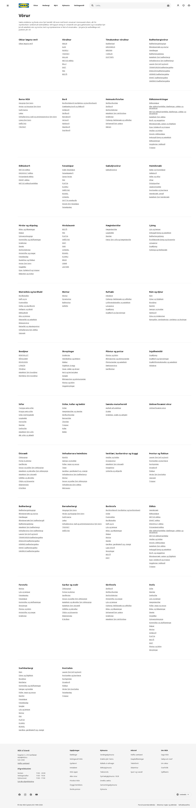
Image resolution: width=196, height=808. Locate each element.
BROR (64, 260)
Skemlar (109, 236)
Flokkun (152, 471)
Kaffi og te (23, 299)
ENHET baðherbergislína (158, 78)
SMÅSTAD (22, 123)
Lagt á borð (110, 548)
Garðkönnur (110, 369)
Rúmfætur (22, 682)
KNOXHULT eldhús (26, 173)
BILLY (64, 64)
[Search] (92, 5)
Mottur (65, 296)
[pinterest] (31, 795)
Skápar (21, 233)
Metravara (66, 488)
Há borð (65, 120)
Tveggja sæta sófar (26, 408)
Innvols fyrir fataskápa (70, 204)
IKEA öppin (74, 772)
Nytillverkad (110, 44)
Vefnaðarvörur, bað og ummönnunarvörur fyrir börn (82, 524)
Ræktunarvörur (111, 365)
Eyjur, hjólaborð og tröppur (159, 127)
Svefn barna (23, 110)
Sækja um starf (166, 759)
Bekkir (64, 432)
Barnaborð (66, 117)
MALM (64, 44)
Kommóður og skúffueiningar (30, 240)
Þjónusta (66, 5)
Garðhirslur (23, 464)
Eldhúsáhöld (23, 313)
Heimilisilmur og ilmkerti (71, 359)
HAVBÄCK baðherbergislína (159, 81)
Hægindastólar (111, 229)
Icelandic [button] (183, 795)
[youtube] (36, 795)
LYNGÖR (22, 365)
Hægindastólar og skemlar (72, 411)
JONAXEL (65, 197)
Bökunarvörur (24, 323)
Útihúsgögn (23, 457)
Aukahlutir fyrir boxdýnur (28, 372)
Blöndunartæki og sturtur (159, 47)
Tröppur (152, 148)
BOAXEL (65, 194)
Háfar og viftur (154, 176)
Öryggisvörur (111, 461)
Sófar (151, 589)
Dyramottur (66, 299)
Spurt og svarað (136, 772)
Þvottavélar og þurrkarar (158, 190)
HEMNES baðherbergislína (159, 74)
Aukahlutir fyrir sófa (26, 432)
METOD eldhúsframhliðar (28, 183)
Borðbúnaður (24, 296)
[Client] (178, 5)
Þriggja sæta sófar (26, 411)
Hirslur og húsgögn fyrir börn (30, 106)
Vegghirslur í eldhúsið (157, 144)
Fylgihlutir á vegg (68, 365)
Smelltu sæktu (105, 780)
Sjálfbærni (164, 772)
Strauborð (153, 468)
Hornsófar (23, 422)
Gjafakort (73, 763)
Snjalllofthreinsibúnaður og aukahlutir (163, 362)
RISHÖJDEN (23, 362)
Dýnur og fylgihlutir (156, 299)
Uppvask (22, 333)
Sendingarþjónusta (107, 755)
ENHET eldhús (24, 180)
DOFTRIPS (110, 57)
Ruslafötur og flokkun (27, 260)
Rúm (151, 296)
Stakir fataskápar (68, 170)
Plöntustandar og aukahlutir (116, 362)
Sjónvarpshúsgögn (26, 236)
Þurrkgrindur (154, 464)
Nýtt (56, 5)
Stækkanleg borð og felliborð (73, 106)
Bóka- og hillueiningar (27, 229)
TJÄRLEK (109, 54)
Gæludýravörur (111, 170)
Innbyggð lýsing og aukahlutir (160, 137)
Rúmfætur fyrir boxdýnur (28, 376)
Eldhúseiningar (154, 141)
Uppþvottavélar (155, 187)
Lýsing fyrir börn (25, 120)
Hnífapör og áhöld (26, 309)
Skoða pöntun (75, 789)
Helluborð (153, 173)
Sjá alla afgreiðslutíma (26, 781)
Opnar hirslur (67, 176)
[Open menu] (7, 5)
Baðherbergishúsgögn (157, 44)
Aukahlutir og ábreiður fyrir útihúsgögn (33, 471)
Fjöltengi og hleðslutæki (158, 250)
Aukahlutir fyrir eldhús (157, 117)
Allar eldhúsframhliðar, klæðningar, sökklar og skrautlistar (166, 107)
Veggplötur (110, 468)
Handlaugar (153, 50)
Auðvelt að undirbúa (113, 408)
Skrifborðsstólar (112, 103)
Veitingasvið (79, 5)
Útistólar (65, 422)
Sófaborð (65, 110)
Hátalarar (109, 296)
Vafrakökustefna (184, 805)
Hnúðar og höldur (156, 131)
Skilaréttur (134, 768)
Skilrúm (108, 127)
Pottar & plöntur (25, 461)
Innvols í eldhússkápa (157, 134)
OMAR (64, 263)
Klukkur (65, 362)
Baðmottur (66, 302)
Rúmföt (152, 306)
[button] (36, 5)
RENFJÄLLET (23, 355)
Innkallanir (73, 768)
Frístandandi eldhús (26, 176)
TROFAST (66, 54)
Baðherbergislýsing (156, 54)
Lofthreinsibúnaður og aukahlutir (118, 302)
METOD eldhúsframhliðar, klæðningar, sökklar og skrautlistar (167, 112)
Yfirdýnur (22, 369)
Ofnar (151, 180)
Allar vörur (73, 776)
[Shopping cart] (189, 5)
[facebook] (19, 795)
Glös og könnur (24, 316)
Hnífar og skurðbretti (27, 306)
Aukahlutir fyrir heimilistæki (159, 197)
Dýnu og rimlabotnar (157, 316)
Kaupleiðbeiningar (137, 759)
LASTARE (65, 267)
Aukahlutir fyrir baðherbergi (159, 57)
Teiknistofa (104, 772)
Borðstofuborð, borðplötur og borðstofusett (79, 103)
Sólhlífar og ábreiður (26, 478)
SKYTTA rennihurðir (69, 200)
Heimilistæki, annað (156, 194)
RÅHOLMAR (23, 359)
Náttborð (65, 123)
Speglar (65, 376)
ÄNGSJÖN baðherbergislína (159, 71)
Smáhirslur (110, 117)
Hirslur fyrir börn (25, 263)
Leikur (21, 113)
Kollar (64, 428)
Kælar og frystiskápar (157, 170)
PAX (63, 71)
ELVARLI (65, 187)
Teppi (64, 468)
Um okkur (164, 763)
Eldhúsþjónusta (105, 768)
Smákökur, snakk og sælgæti (116, 415)
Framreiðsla (23, 302)
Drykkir (108, 411)
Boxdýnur (153, 302)
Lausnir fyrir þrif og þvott (158, 64)
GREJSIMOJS (110, 47)
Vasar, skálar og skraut (70, 369)
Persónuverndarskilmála (146, 805)
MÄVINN (109, 50)
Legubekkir (110, 233)
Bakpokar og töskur (26, 274)
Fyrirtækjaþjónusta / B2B (109, 776)
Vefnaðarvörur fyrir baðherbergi (161, 61)
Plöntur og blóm (68, 383)
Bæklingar (73, 755)
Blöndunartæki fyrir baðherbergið (31, 520)
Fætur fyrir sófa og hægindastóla (118, 240)
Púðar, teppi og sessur (70, 464)
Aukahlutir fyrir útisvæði (28, 474)
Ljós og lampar (155, 229)
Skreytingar (110, 551)
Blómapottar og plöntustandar (74, 379)
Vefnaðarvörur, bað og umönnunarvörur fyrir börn (38, 117)
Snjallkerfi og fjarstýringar (115, 313)
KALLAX (65, 57)
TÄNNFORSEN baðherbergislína (161, 67)
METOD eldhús (68, 61)
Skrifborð (65, 113)
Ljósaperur (153, 243)
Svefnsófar (23, 428)
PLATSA (65, 183)
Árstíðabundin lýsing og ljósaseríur (162, 240)
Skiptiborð (66, 127)
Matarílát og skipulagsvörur (29, 326)
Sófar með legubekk (26, 415)
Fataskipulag (67, 207)
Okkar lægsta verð (26, 44)
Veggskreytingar (68, 386)
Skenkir (21, 246)
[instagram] (25, 795)
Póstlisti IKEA (75, 780)
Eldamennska (24, 485)
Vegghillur (22, 267)
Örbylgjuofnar (154, 183)
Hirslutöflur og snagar (27, 253)
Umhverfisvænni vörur (157, 408)
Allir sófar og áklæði (26, 435)
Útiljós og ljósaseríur (26, 481)
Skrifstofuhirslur (112, 110)
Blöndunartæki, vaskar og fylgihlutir (162, 124)
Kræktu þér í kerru (106, 759)
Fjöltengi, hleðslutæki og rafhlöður (119, 120)
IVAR (64, 246)
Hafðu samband (23, 763)
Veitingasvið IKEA (76, 759)
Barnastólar (66, 418)
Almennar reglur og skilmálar (167, 805)
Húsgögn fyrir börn (26, 103)
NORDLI (65, 50)
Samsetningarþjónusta (108, 785)
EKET (64, 67)
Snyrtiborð (66, 130)
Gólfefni (65, 306)
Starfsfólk (164, 768)
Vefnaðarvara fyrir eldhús (28, 330)
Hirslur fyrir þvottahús (157, 474)
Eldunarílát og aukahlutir (28, 319)
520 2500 (21, 760)
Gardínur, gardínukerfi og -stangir (75, 471)
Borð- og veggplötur (157, 120)
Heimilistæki (153, 510)
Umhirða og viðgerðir (114, 471)
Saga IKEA (165, 755)
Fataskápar (23, 599)
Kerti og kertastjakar (70, 372)
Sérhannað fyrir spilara (114, 123)
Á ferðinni (22, 488)
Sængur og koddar (156, 309)
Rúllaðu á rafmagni (107, 763)
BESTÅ (64, 74)
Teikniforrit (135, 763)
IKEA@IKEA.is (22, 757)
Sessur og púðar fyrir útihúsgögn (31, 468)
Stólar (64, 408)
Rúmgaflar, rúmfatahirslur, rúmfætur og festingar (168, 319)
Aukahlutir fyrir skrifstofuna (116, 113)
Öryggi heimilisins (76, 785)
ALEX (64, 47)
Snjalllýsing (153, 246)
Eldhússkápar (154, 103)
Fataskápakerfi (67, 173)
